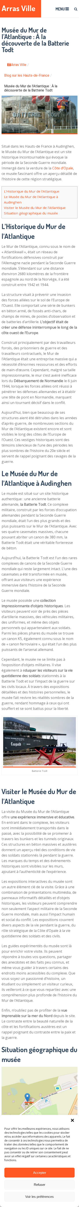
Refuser (39, 1184)
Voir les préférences (39, 1196)
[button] (72, 1120)
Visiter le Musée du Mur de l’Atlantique (35, 207)
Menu (60, 9)
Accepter (39, 1172)
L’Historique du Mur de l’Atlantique (31, 191)
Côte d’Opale (62, 168)
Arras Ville (18, 8)
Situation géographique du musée (31, 213)
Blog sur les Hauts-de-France (26, 75)
